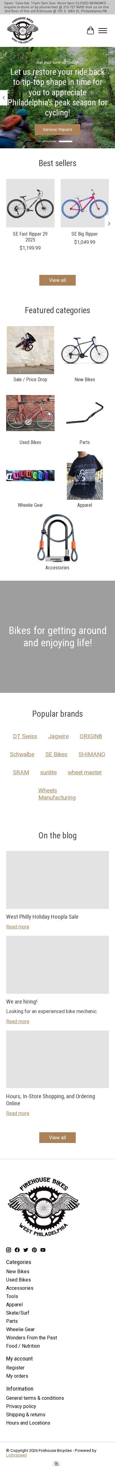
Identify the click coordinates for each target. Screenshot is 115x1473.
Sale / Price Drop (30, 379)
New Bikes (85, 379)
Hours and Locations (28, 1423)
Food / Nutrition (23, 1346)
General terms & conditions (35, 1398)
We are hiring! (21, 1001)
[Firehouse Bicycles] (22, 30)
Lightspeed (16, 1455)
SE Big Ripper (84, 234)
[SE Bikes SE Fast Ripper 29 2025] (30, 203)
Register (15, 1368)
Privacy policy (21, 1406)
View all (57, 280)
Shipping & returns (25, 1415)
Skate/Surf (17, 1313)
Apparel (84, 505)
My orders (17, 1376)
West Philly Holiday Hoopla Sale (42, 916)
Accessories (57, 568)
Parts (84, 442)
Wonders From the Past (31, 1338)
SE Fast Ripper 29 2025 (30, 236)
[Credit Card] (56, 1464)
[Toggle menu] (103, 31)
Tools (12, 1296)
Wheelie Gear (30, 505)
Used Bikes (30, 442)
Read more (17, 927)
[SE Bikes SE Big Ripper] (85, 203)
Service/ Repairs (57, 129)
